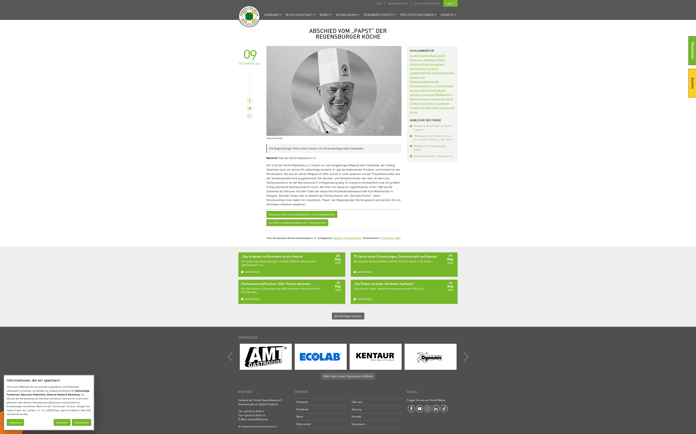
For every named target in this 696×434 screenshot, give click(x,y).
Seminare (415, 94)
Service (447, 15)
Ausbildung (346, 15)
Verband (271, 15)
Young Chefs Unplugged (433, 103)
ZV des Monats (427, 94)
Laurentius (445, 107)
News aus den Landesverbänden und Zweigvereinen (302, 214)
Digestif (441, 55)
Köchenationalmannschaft (424, 81)
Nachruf (338, 238)
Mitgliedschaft (299, 15)
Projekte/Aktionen (417, 15)
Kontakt (356, 416)
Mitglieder (415, 77)
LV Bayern (433, 68)
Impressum (358, 423)
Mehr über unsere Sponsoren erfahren (348, 376)
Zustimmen (81, 422)
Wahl (422, 77)
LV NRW (438, 86)
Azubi (433, 55)
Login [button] (449, 3)
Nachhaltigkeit (438, 99)
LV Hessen (415, 103)
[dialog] (49, 402)
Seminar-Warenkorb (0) (427, 3)
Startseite (302, 401)
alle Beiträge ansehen (348, 316)
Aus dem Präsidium (420, 55)
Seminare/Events (378, 15)
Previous (231, 356)
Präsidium (302, 409)
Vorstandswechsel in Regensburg (433, 156)
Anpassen (15, 422)
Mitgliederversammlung (421, 86)
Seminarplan (416, 59)
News (324, 15)
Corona (413, 112)
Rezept (435, 107)
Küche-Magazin (438, 90)
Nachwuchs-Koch (419, 68)
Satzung (356, 409)
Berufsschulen (437, 64)
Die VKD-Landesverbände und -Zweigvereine (297, 223)
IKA (452, 107)
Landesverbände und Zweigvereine (432, 73)
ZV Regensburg (352, 238)
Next (465, 356)
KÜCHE (449, 99)
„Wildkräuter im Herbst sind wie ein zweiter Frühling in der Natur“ (433, 137)
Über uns (357, 401)
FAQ (379, 3)
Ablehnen (62, 422)
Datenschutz (303, 423)
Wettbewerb (442, 94)
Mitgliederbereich (398, 3)
